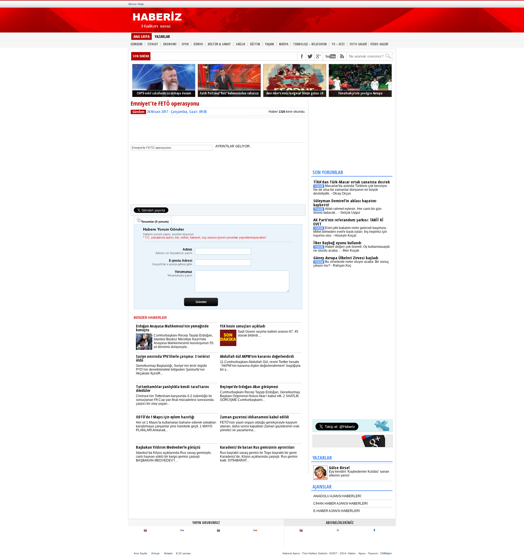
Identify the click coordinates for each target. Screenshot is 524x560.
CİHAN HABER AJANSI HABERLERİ (340, 503)
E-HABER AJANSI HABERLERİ (336, 511)
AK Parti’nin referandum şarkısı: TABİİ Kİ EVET (348, 222)
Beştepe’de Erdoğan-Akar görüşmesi (249, 386)
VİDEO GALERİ (379, 44)
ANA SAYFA (141, 36)
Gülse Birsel (339, 467)
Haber (352, 553)
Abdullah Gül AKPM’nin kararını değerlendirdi (257, 356)
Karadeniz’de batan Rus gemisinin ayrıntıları (257, 447)
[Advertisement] (286, 21)
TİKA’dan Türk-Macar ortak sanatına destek (351, 181)
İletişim (168, 553)
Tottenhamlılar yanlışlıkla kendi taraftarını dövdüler (172, 388)
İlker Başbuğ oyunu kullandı (337, 242)
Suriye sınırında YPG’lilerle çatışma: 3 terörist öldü (173, 358)
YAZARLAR (162, 36)
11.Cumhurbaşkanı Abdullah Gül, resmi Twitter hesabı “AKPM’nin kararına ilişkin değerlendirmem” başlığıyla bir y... (260, 365)
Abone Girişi (136, 3)
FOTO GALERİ (358, 44)
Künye (155, 553)
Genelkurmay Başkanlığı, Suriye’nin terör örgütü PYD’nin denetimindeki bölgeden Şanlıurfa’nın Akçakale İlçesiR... (171, 369)
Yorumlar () (155, 221)
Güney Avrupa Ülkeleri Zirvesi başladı (345, 257)
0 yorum (162, 221)
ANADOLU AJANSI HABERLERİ (337, 496)
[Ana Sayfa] (156, 29)
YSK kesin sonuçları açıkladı (242, 326)
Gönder (201, 301)
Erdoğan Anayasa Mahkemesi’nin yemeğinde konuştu (172, 327)
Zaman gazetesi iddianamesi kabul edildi (254, 416)
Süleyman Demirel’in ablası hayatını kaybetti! (344, 202)
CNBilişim (386, 553)
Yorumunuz (179, 273)
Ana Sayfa (140, 553)
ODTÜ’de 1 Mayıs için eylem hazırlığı (165, 416)
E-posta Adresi (172, 262)
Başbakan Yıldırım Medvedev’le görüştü (168, 447)
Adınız (174, 251)
